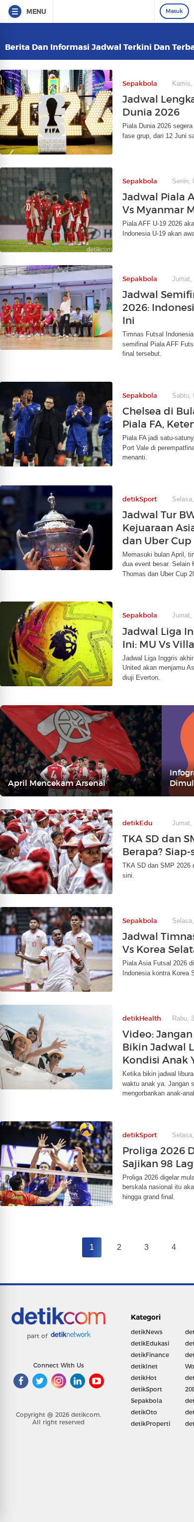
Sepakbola (146, 1400)
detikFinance (150, 1355)
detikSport (146, 1389)
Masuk (174, 10)
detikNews (147, 1332)
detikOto (144, 1412)
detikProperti (150, 1423)
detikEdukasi (150, 1343)
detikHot (144, 1377)
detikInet (144, 1366)
